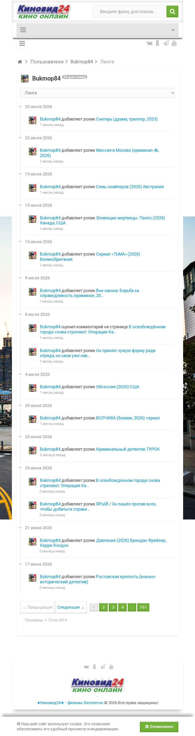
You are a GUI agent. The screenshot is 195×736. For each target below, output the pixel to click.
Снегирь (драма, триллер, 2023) (127, 118)
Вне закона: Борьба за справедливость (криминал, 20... (89, 293)
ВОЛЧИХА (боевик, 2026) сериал (128, 417)
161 (143, 607)
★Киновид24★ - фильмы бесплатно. (70, 702)
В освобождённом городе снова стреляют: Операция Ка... (103, 329)
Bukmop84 (50, 118)
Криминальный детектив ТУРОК (128, 449)
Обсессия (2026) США (117, 386)
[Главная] (20, 62)
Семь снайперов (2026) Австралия (130, 186)
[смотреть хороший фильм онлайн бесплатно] (43, 11)
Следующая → (71, 607)
